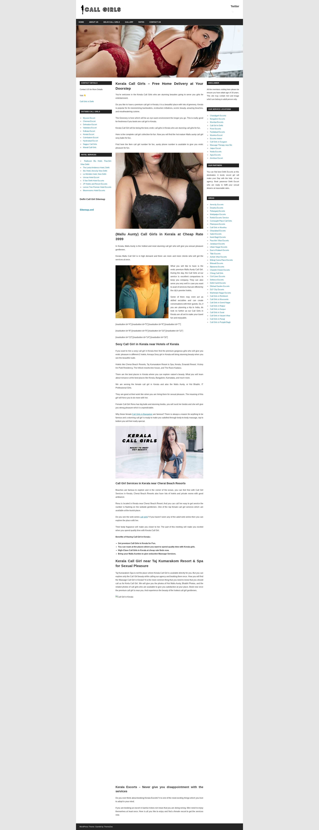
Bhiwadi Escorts (216, 263)
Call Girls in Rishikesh (219, 296)
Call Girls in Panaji (217, 319)
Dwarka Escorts (216, 208)
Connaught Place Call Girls (221, 221)
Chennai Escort (89, 121)
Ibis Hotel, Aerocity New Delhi (95, 171)
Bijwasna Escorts (217, 267)
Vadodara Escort (90, 128)
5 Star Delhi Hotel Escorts (93, 181)
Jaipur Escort (215, 148)
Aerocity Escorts (217, 204)
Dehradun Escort (90, 124)
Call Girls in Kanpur (218, 309)
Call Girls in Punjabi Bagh (220, 322)
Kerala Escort (88, 134)
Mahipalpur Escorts (218, 214)
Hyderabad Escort (90, 141)
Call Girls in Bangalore (142, 414)
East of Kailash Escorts (219, 250)
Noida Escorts (216, 152)
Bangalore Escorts (217, 119)
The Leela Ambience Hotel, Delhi (96, 167)
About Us (93, 22)
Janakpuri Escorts (217, 244)
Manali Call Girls (89, 147)
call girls (144, 517)
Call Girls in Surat (217, 312)
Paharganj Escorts (217, 211)
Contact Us (155, 22)
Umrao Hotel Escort (91, 177)
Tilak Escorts (215, 254)
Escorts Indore (216, 138)
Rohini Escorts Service (219, 218)
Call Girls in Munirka (218, 227)
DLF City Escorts (217, 289)
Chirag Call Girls (216, 273)
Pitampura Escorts (217, 224)
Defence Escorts (217, 280)
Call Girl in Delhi (216, 125)
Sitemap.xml (87, 209)
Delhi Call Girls (111, 22)
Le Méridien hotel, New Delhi (94, 174)
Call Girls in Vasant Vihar (220, 316)
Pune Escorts (215, 129)
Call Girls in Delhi (87, 101)
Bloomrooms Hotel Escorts (94, 190)
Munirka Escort (216, 135)
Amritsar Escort (216, 158)
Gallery (129, 22)
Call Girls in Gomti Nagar (220, 302)
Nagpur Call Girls (90, 144)
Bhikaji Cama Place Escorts (221, 260)
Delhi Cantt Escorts (218, 283)
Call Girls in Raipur (217, 306)
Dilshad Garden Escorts (220, 286)
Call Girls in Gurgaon (218, 142)
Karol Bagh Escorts (218, 237)
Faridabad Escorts (217, 132)
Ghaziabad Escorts (218, 231)
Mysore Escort (89, 118)
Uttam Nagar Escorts (218, 247)
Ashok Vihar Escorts (218, 257)
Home (81, 22)
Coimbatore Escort (90, 137)
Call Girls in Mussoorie (219, 299)
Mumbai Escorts (216, 122)
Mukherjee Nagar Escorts (220, 293)
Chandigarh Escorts (218, 116)
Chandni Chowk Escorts (220, 270)
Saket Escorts (216, 234)
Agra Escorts (215, 155)
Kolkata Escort (89, 131)
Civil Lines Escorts (217, 276)
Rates (141, 22)
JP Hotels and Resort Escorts (95, 184)
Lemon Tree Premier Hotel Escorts (97, 187)
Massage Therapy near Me (221, 145)
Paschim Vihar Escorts (219, 240)
